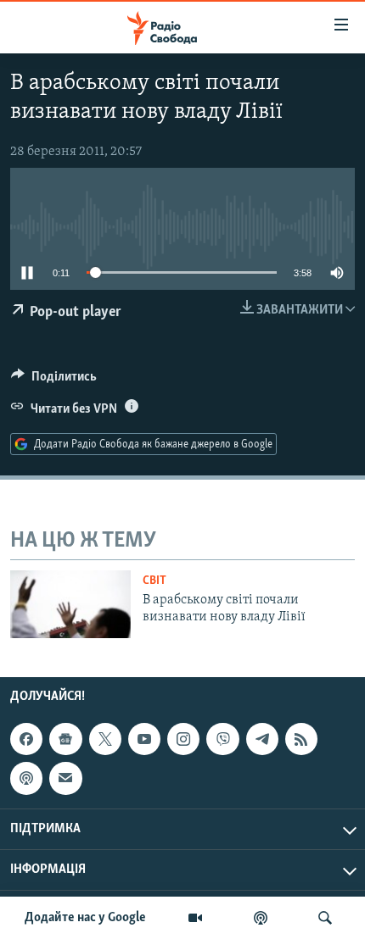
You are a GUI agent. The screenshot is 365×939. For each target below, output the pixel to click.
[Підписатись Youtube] (144, 739)
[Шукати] (325, 918)
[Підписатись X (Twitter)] (105, 739)
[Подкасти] (260, 918)
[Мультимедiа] (195, 918)
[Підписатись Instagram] (183, 739)
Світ (154, 581)
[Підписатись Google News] (65, 739)
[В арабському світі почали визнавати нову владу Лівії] (70, 604)
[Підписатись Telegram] (262, 739)
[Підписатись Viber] (222, 739)
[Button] (54, 380)
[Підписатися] (65, 779)
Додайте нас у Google (85, 918)
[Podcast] (26, 779)
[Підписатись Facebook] (26, 739)
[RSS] (301, 739)
